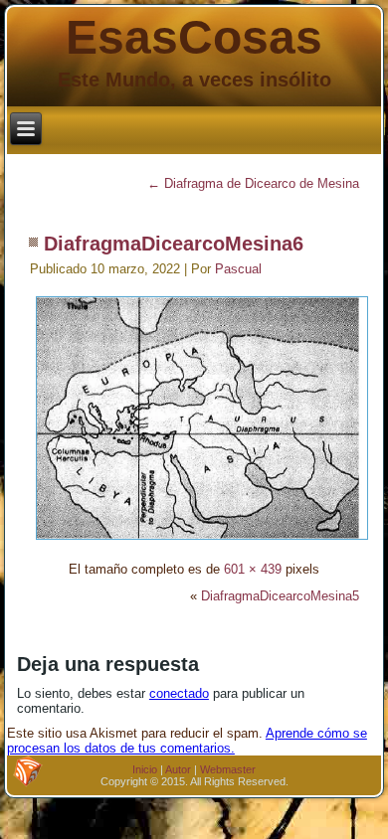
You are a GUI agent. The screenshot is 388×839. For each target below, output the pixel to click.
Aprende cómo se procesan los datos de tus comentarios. (187, 740)
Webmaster (228, 769)
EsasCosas (194, 37)
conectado (179, 693)
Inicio (144, 769)
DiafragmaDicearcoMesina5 (280, 595)
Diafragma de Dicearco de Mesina (253, 183)
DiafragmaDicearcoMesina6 (173, 243)
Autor (178, 769)
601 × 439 (253, 569)
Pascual (238, 268)
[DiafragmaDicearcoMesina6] (202, 542)
